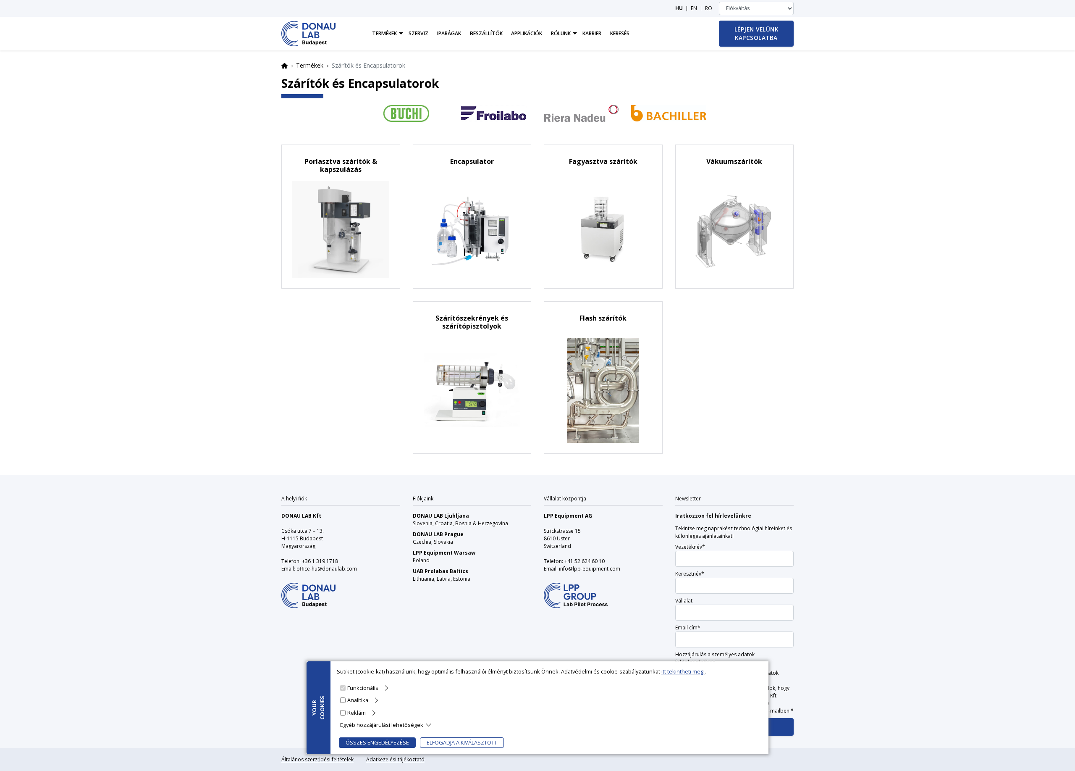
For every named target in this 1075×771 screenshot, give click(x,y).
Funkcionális (362, 688)
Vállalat (683, 600)
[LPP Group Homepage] (308, 590)
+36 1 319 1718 (320, 561)
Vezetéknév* (690, 546)
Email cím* (687, 627)
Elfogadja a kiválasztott (462, 742)
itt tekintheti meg (683, 671)
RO (708, 8)
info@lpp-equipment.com (589, 568)
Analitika (357, 700)
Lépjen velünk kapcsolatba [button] (756, 33)
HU (679, 8)
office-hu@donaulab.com (326, 568)
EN (694, 8)
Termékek (309, 65)
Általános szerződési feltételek (317, 759)
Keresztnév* (689, 573)
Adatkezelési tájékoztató (395, 759)
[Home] (308, 33)
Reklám (356, 712)
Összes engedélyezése (377, 742)
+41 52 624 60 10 (584, 561)
